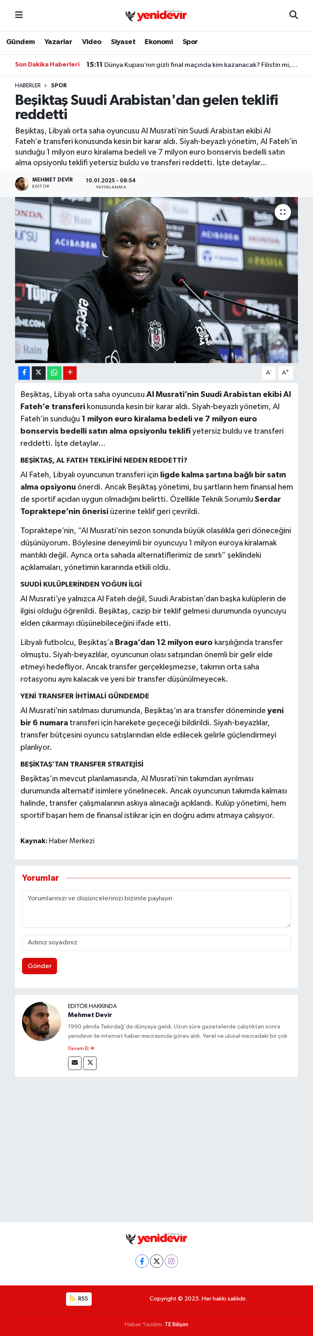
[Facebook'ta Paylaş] (24, 373)
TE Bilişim (176, 1324)
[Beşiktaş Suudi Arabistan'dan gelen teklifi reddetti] (156, 280)
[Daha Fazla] (70, 373)
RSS (82, 1299)
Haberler (28, 86)
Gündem (20, 42)
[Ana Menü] (19, 15)
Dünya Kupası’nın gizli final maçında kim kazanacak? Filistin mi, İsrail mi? (192, 65)
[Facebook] (142, 1261)
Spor (190, 42)
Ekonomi (159, 42)
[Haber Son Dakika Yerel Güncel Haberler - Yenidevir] (156, 15)
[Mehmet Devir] (41, 1021)
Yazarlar (58, 42)
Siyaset (123, 42)
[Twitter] (90, 1063)
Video (91, 42)
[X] (156, 1261)
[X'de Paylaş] (39, 373)
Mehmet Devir (90, 1015)
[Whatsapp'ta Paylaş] (54, 373)
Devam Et (79, 1048)
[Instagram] (171, 1261)
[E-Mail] (75, 1063)
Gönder (40, 966)
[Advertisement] (156, 1148)
